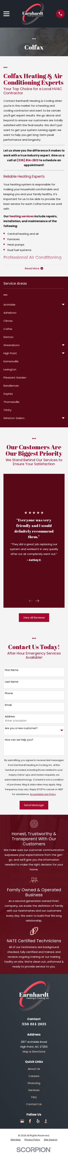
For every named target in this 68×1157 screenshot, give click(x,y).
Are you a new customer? (21, 728)
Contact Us (34, 1104)
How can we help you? (19, 739)
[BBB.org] (46, 1121)
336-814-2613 (34, 1023)
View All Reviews (34, 617)
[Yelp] (38, 1121)
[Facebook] (30, 1121)
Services (34, 1090)
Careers (33, 1076)
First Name (11, 670)
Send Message (34, 805)
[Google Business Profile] (22, 1121)
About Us (34, 1069)
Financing (34, 1083)
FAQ (34, 1097)
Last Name (11, 681)
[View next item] (37, 601)
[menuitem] (31, 305)
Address (10, 716)
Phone (9, 693)
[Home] (33, 14)
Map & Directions (34, 1051)
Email (8, 705)
